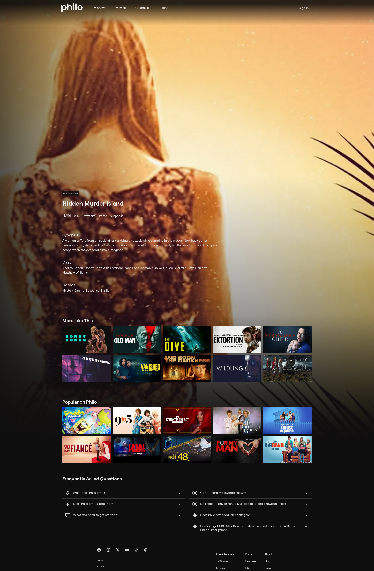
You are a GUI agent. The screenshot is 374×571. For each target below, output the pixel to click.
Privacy (100, 566)
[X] (117, 550)
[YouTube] (127, 550)
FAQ (247, 568)
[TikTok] (136, 550)
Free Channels (225, 554)
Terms (100, 560)
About (268, 554)
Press (268, 568)
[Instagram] (108, 550)
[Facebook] (99, 550)
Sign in (304, 8)
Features (250, 561)
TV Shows (99, 8)
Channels (142, 8)
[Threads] (145, 550)
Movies (121, 8)
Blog (267, 561)
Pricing (163, 8)
